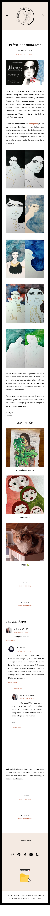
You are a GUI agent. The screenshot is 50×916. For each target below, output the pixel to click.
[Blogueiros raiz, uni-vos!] (25, 870)
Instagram (33, 124)
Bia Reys (21, 648)
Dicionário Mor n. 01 (25, 470)
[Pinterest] (18, 854)
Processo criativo (23, 55)
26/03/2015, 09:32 (28, 699)
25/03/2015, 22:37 (21, 632)
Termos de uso (26, 840)
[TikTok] (25, 854)
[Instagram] (13, 854)
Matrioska (25, 518)
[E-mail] (31, 854)
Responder (10, 641)
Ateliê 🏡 (25, 565)
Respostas (18, 688)
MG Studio (36, 898)
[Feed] (37, 854)
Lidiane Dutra (21, 629)
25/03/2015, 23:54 (24, 651)
